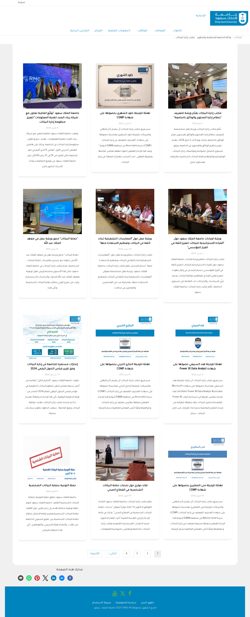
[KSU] (229, 16)
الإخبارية (201, 15)
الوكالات (142, 30)
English (21, 3)
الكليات (177, 30)
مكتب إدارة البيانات (185, 37)
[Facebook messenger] (62, 577)
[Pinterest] (37, 577)
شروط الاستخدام (101, 602)
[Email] (20, 577)
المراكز (98, 30)
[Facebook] (70, 577)
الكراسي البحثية (79, 30)
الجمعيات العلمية (119, 30)
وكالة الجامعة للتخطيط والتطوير (214, 37)
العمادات (159, 30)
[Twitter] (45, 577)
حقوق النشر (147, 602)
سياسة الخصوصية (126, 602)
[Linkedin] (53, 577)
